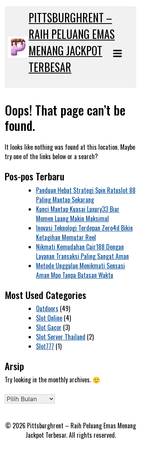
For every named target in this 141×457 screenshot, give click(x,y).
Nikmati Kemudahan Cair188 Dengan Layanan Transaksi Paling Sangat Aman (82, 251)
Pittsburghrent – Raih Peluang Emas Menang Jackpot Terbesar (72, 42)
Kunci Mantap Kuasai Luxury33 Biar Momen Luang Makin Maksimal (77, 213)
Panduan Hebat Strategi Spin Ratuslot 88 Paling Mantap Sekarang (86, 194)
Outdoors (47, 308)
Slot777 (45, 346)
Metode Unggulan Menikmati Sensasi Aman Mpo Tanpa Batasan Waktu (80, 270)
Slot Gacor (48, 327)
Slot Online (49, 318)
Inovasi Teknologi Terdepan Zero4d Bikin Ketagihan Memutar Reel (84, 232)
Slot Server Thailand (60, 336)
